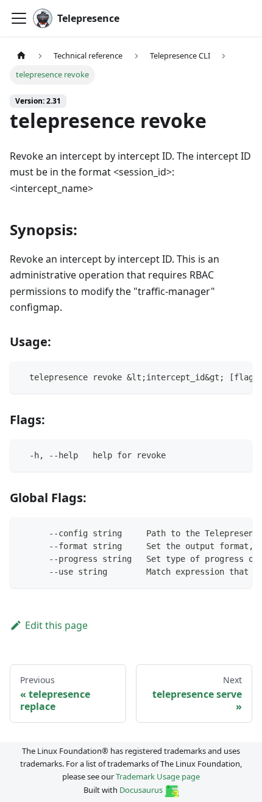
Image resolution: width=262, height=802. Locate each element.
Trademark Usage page (158, 776)
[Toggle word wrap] (215, 376)
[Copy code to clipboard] (237, 376)
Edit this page (56, 625)
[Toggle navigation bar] (19, 18)
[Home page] (21, 55)
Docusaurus (142, 789)
